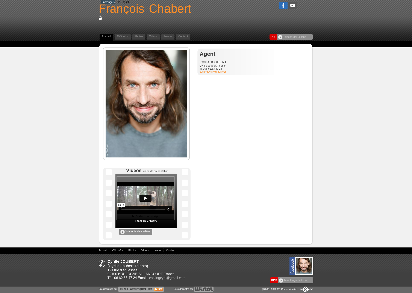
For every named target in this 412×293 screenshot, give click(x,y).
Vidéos (145, 250)
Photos (132, 250)
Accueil (103, 250)
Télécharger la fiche (294, 36)
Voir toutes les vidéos (138, 231)
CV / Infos (118, 250)
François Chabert (146, 220)
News (158, 250)
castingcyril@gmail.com (213, 71)
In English (124, 2)
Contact (170, 250)
